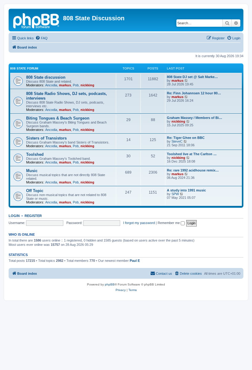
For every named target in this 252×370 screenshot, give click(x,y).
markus (65, 85)
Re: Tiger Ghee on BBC (186, 138)
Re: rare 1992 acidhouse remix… (193, 170)
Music (31, 170)
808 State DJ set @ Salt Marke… (192, 77)
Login (14, 216)
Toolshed (35, 154)
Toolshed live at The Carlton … (192, 154)
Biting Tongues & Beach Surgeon (57, 118)
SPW (175, 194)
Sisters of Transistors (46, 138)
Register (33, 216)
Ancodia (51, 85)
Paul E (135, 260)
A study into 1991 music (186, 190)
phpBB (110, 284)
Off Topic (34, 190)
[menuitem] (41, 38)
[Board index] (36, 20)
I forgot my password (139, 223)
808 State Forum (24, 68)
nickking (87, 85)
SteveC (177, 141)
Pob (76, 85)
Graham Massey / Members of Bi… (194, 118)
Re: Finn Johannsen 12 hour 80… (194, 93)
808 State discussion (45, 77)
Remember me (169, 223)
